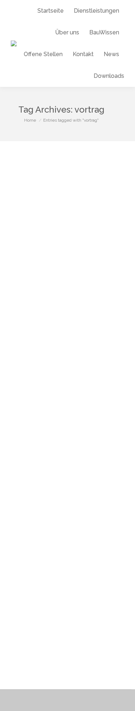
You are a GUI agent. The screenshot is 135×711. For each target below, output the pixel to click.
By (63, 351)
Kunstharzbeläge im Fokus (55, 565)
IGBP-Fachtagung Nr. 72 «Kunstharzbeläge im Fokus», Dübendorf (59, 330)
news (19, 351)
